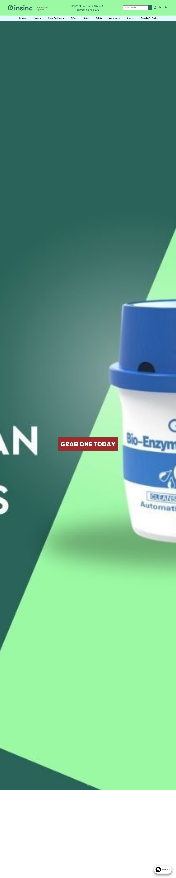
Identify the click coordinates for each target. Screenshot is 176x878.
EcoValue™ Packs (149, 18)
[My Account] (155, 7)
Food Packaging (56, 18)
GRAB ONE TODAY (88, 444)
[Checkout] (166, 7)
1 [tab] (88, 785)
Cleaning (22, 18)
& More (130, 18)
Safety (99, 18)
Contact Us (78, 6)
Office (74, 18)
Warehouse (114, 18)
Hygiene (37, 18)
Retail (86, 18)
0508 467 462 (95, 6)
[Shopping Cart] (160, 8)
